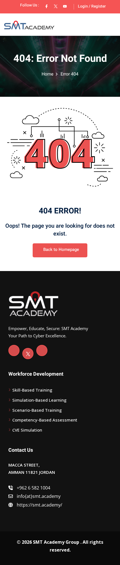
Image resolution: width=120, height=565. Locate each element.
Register (98, 6)
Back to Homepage (61, 249)
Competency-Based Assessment (44, 420)
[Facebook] (14, 350)
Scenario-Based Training (37, 410)
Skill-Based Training (32, 390)
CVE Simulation (27, 430)
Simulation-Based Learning (39, 400)
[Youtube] (41, 350)
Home (48, 74)
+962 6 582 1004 (33, 488)
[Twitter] (27, 353)
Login (83, 6)
